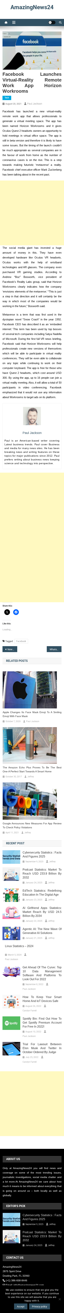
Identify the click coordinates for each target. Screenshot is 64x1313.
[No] (59, 1299)
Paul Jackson (34, 103)
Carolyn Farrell (30, 1010)
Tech (7, 97)
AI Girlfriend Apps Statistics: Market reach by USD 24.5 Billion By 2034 (42, 911)
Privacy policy (39, 1306)
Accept (21, 1306)
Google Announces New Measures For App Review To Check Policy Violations (32, 825)
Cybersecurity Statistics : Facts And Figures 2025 (42, 854)
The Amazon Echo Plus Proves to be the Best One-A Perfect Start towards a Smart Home (32, 769)
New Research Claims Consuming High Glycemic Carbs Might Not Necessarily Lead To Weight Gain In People (12, 649)
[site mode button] (51, 22)
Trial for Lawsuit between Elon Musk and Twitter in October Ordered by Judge (42, 1048)
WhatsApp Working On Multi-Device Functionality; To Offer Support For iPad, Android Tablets (56, 649)
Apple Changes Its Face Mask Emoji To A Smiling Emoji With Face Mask (32, 714)
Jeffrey (30, 776)
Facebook (21, 641)
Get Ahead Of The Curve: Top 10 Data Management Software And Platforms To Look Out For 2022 (42, 973)
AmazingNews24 (32, 7)
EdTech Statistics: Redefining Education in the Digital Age (42, 892)
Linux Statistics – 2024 (19, 946)
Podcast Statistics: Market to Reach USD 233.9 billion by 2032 (42, 873)
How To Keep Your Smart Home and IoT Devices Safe (42, 999)
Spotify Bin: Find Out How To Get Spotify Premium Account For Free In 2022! (42, 1022)
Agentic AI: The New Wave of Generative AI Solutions (42, 930)
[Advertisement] (32, 213)
